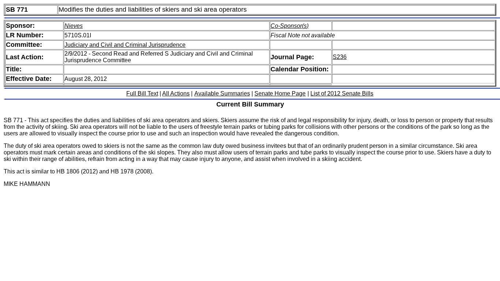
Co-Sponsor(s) (289, 26)
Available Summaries (222, 93)
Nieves (73, 26)
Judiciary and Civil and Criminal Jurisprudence (125, 45)
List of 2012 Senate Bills (341, 93)
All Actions (176, 93)
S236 (340, 57)
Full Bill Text (142, 93)
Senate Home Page (280, 93)
